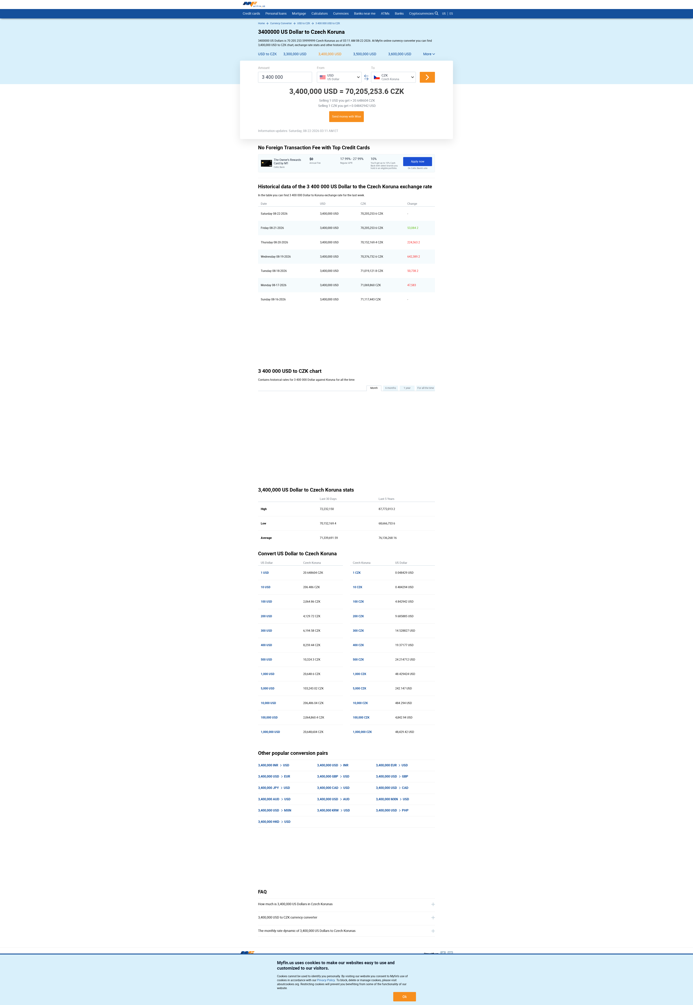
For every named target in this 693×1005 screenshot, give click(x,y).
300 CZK (358, 630)
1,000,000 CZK (362, 732)
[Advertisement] (346, 337)
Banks (399, 14)
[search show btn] (437, 14)
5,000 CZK (359, 688)
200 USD (266, 616)
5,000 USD (267, 688)
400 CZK (358, 645)
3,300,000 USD (294, 54)
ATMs (385, 14)
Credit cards (251, 14)
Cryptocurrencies (421, 14)
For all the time (425, 388)
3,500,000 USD (364, 54)
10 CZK (357, 587)
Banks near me (365, 14)
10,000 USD (268, 703)
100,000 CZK (361, 717)
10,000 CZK (360, 703)
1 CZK (357, 572)
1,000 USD (267, 674)
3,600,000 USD (399, 54)
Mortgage (299, 14)
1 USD (265, 572)
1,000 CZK (359, 674)
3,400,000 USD (329, 54)
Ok (404, 997)
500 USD (266, 659)
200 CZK (358, 616)
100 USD (266, 601)
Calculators (319, 14)
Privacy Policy (326, 980)
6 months (390, 388)
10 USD (265, 587)
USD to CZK (267, 54)
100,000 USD (269, 717)
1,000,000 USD (270, 732)
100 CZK (358, 601)
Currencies (341, 14)
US (444, 13)
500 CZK (358, 659)
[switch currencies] (427, 77)
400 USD (266, 645)
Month (374, 388)
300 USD (266, 630)
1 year (407, 388)
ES (451, 13)
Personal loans (276, 14)
